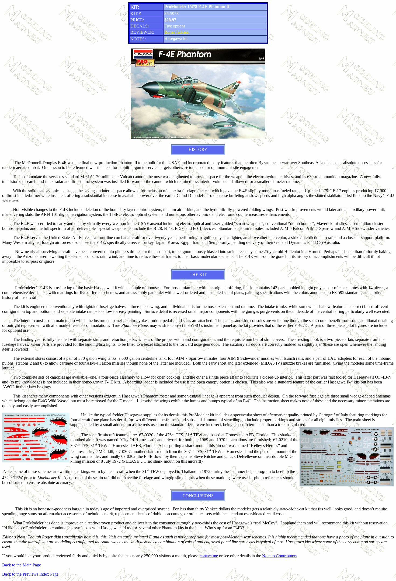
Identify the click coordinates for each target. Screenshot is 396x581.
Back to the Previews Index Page (30, 574)
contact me (209, 556)
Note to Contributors (279, 556)
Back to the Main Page (21, 565)
